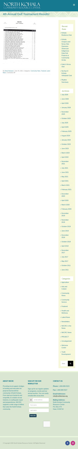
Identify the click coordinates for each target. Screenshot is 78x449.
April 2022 (65, 157)
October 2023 (66, 144)
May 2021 (65, 176)
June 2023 (65, 148)
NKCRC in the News (66, 327)
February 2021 (66, 189)
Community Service (65, 301)
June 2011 (65, 270)
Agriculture (65, 282)
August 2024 (66, 135)
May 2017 (65, 261)
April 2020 (65, 200)
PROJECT (65, 337)
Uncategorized (66, 341)
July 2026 (65, 94)
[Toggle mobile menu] (74, 5)
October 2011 (66, 265)
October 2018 (66, 242)
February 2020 (66, 209)
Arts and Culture (64, 288)
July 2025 (65, 123)
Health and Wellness (65, 312)
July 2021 (65, 168)
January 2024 (66, 140)
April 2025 (65, 127)
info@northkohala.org (60, 396)
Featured (43, 71)
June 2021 (65, 172)
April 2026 (65, 103)
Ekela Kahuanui (9, 71)
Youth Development (66, 353)
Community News (35, 71)
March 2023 (66, 153)
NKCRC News (66, 332)
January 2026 (66, 107)
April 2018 (65, 246)
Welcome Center (65, 346)
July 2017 (65, 257)
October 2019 (66, 226)
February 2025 (66, 131)
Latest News (66, 317)
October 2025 (66, 118)
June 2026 (65, 99)
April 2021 (65, 181)
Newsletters (66, 321)
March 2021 (66, 185)
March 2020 (66, 205)
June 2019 (65, 231)
